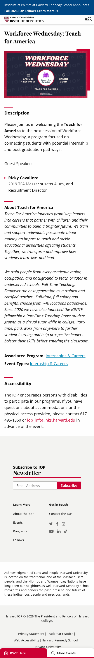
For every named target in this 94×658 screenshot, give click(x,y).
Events (18, 522)
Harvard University (47, 647)
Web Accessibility (26, 640)
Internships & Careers (65, 355)
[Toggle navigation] (85, 19)
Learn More (45, 11)
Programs (20, 531)
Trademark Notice (60, 634)
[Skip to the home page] (42, 20)
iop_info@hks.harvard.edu (51, 420)
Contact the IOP (60, 514)
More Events (66, 653)
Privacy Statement (31, 634)
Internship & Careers (49, 363)
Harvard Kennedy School (60, 640)
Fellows (18, 540)
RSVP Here (18, 653)
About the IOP (23, 514)
